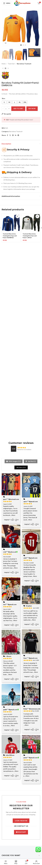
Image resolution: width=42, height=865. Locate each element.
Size (3, 98)
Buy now (32, 108)
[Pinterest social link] (13, 135)
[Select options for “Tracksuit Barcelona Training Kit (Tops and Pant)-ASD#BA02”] (17, 216)
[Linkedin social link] (15, 135)
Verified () (32, 461)
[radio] (4, 102)
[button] (4, 28)
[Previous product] (3, 68)
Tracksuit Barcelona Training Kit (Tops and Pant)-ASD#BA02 (10, 235)
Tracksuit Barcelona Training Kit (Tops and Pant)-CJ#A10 (30, 235)
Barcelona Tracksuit (24, 64)
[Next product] (8, 68)
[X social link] (10, 135)
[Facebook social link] (7, 135)
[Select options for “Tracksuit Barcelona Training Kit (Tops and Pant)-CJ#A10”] (37, 216)
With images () (14, 461)
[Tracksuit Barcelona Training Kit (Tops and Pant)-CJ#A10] (31, 222)
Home (4, 64)
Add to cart (18, 108)
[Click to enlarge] (5, 43)
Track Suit (11, 64)
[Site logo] (22, 3)
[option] (21, 45)
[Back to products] (5, 68)
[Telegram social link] (18, 135)
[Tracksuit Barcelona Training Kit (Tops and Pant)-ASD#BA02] (11, 222)
